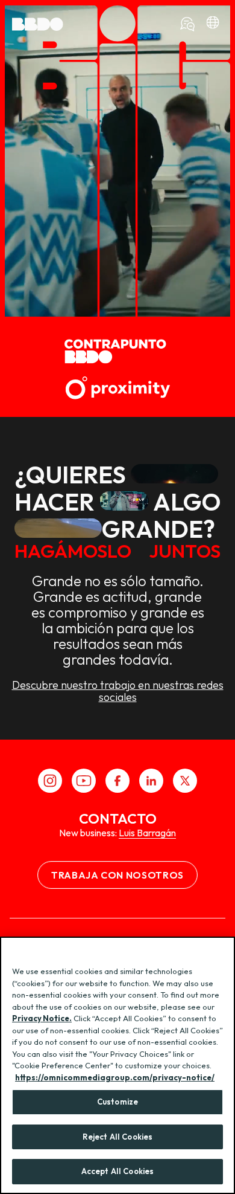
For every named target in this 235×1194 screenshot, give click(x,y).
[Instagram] (50, 781)
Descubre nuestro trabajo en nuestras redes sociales (118, 691)
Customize (117, 1101)
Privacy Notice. (42, 1018)
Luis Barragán (147, 833)
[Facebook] (117, 781)
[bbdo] (213, 24)
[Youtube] (84, 781)
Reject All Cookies (117, 1136)
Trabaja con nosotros (117, 875)
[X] (185, 781)
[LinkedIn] (151, 781)
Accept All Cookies (117, 1171)
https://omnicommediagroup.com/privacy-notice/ (115, 1077)
